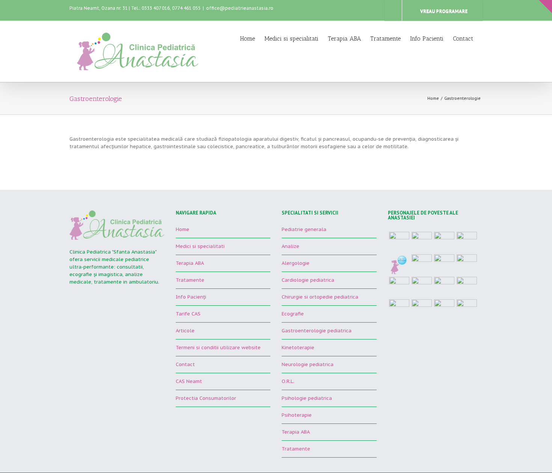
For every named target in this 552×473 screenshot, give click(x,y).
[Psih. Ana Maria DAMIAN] (466, 309)
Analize (290, 246)
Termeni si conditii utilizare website (218, 347)
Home (247, 38)
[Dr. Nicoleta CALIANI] (444, 242)
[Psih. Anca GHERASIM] (399, 309)
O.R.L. (288, 381)
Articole (185, 330)
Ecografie (293, 314)
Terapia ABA (344, 38)
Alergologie (295, 263)
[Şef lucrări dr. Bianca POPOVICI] (421, 287)
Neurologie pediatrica (307, 364)
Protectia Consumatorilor (206, 398)
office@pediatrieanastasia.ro (239, 8)
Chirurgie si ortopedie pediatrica (320, 297)
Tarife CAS (188, 314)
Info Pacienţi (191, 297)
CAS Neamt (189, 381)
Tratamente (385, 38)
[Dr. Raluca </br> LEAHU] (399, 287)
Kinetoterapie (298, 347)
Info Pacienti (426, 38)
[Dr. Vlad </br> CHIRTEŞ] (399, 242)
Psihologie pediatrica (307, 398)
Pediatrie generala (304, 229)
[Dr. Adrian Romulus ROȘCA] (466, 264)
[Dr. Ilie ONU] (421, 309)
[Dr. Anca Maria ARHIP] (421, 264)
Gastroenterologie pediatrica (316, 330)
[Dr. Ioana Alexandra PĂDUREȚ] (444, 287)
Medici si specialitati (291, 38)
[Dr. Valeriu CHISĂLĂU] (466, 287)
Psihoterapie (297, 415)
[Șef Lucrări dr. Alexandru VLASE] (466, 242)
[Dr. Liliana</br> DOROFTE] (444, 309)
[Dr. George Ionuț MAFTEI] (444, 264)
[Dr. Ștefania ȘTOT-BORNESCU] (421, 242)
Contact (463, 38)
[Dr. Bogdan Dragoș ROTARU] (399, 264)
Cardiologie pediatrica (308, 280)
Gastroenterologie (462, 98)
